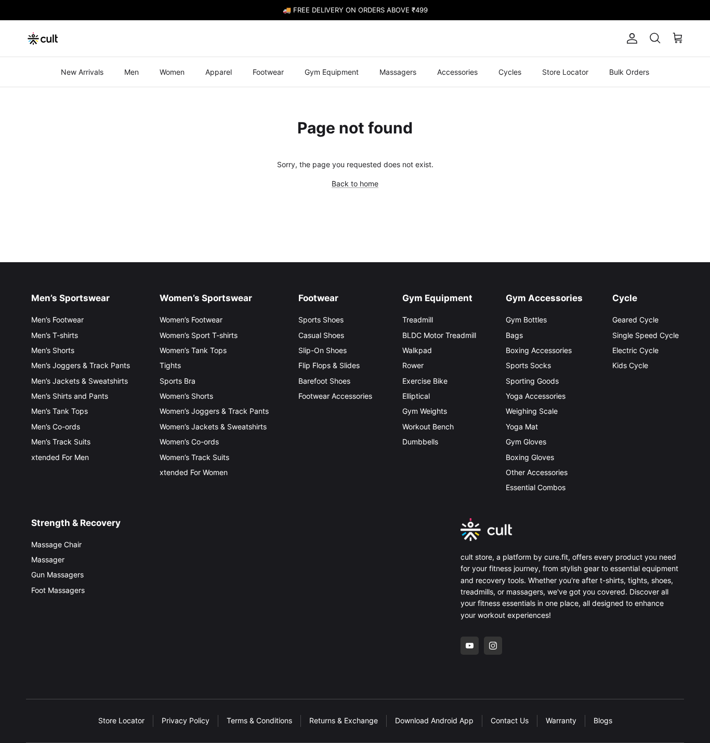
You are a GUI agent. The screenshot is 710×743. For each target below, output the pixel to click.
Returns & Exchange (343, 720)
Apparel (218, 71)
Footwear (268, 71)
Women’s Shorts (186, 395)
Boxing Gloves (530, 457)
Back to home (355, 183)
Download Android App (434, 720)
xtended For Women (194, 472)
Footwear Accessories (335, 395)
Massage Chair (56, 544)
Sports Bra (177, 380)
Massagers (397, 71)
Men (131, 71)
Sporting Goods (532, 380)
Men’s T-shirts (54, 335)
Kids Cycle (630, 365)
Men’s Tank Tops (59, 411)
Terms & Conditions (259, 720)
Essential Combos (536, 487)
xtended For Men (60, 457)
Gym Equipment (332, 71)
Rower (413, 365)
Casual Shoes (321, 335)
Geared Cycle (635, 319)
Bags (514, 335)
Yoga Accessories (536, 395)
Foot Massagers (58, 590)
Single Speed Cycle (645, 335)
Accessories (457, 71)
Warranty (561, 720)
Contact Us (510, 720)
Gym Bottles (526, 319)
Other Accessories (537, 472)
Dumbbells (420, 441)
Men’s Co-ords (55, 426)
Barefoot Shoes (324, 380)
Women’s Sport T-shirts (199, 335)
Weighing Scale (532, 411)
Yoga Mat (522, 426)
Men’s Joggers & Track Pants (80, 365)
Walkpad (417, 350)
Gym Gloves (526, 441)
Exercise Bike (425, 380)
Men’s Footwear (57, 319)
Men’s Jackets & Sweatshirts (79, 380)
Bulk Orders (629, 71)
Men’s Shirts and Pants (69, 395)
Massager (47, 559)
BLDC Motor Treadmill (439, 335)
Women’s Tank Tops (193, 350)
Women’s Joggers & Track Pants (214, 411)
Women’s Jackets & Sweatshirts (213, 426)
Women (172, 71)
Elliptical (416, 395)
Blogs (603, 720)
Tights (170, 365)
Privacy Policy (185, 720)
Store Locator (565, 71)
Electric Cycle (635, 350)
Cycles (509, 71)
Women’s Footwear (191, 319)
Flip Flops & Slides (329, 365)
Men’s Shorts (52, 350)
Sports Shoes (321, 319)
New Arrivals (82, 71)
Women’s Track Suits (194, 457)
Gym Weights (424, 411)
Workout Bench (428, 426)
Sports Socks (528, 365)
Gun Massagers (57, 574)
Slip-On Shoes (322, 350)
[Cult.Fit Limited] (43, 38)
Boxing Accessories (539, 350)
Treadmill (417, 319)
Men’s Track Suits (60, 441)
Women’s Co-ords (189, 441)
